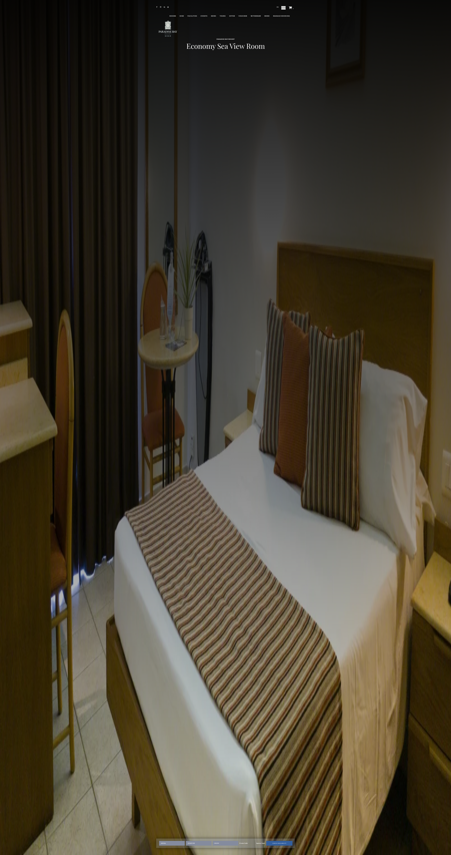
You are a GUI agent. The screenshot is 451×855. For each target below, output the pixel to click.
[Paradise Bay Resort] (168, 28)
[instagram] (160, 7)
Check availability (279, 843)
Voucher (243, 16)
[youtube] (168, 7)
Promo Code (243, 843)
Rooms (173, 16)
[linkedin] (164, 7)
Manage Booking (281, 16)
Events (204, 16)
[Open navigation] (283, 7)
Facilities (192, 16)
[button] (291, 7)
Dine (182, 16)
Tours (223, 16)
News (213, 16)
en (278, 7)
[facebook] (157, 7)
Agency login (260, 843)
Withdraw (256, 16)
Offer (232, 16)
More (267, 16)
